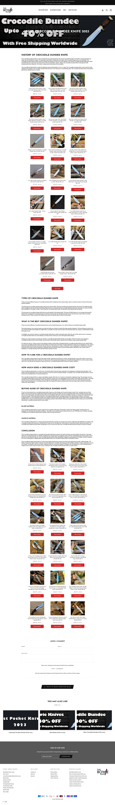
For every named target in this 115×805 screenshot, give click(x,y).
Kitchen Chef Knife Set (8, 787)
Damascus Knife (7, 780)
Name (23, 646)
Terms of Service (73, 673)
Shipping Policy (54, 776)
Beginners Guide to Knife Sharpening (78, 778)
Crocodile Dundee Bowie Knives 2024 (12, 776)
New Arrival (6, 774)
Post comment (57, 668)
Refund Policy (54, 774)
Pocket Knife (6, 789)
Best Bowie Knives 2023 (8, 772)
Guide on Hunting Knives (75, 783)
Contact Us (33, 772)
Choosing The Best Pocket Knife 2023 (20, 732)
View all (57, 705)
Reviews (33, 776)
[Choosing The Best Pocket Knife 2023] (20, 720)
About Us (33, 774)
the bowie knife (59, 312)
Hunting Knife (6, 781)
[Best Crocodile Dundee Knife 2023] (94, 720)
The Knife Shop (43, 10)
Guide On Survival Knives (75, 785)
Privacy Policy (63, 673)
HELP (64, 10)
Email (60, 646)
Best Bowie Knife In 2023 (57, 732)
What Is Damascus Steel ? (75, 780)
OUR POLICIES (72, 10)
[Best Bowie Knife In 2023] (57, 720)
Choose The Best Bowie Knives (76, 781)
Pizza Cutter (6, 791)
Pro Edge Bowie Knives (8, 783)
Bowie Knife (6, 778)
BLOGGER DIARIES (55, 10)
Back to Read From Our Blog (58, 686)
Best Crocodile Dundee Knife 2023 (94, 732)
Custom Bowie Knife (7, 785)
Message (25, 653)
